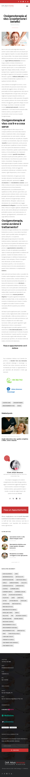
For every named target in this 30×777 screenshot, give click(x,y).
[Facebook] (18, 1)
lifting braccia (14, 600)
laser (13, 597)
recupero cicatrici (21, 615)
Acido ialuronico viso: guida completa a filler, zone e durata (15, 439)
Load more (14, 562)
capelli (5, 582)
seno (4, 633)
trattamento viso (8, 645)
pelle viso (5, 615)
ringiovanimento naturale (10, 627)
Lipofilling (23, 600)
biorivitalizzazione (8, 579)
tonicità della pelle (14, 633)
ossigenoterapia (17, 402)
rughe (19, 405)
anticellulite (19, 576)
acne (16, 573)
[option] (15, 429)
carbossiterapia (14, 582)
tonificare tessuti (8, 636)
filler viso (6, 597)
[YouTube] (28, 1)
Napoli (17, 612)
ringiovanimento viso (8, 405)
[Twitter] (25, 1)
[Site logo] (8, 6)
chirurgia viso (20, 585)
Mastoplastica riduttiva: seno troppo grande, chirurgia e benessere (18, 546)
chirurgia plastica (8, 585)
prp (12, 615)
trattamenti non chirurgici (10, 642)
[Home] (15, 763)
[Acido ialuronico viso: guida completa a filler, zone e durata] (15, 425)
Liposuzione (6, 603)
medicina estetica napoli (9, 609)
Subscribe (16, 750)
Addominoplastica (8, 576)
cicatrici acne (6, 402)
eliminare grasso (7, 591)
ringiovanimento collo (9, 624)
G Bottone (25, 768)
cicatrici (5, 588)
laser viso (20, 597)
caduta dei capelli (21, 579)
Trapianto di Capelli (8, 639)
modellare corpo (7, 612)
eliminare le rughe (20, 591)
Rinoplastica (20, 630)
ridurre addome (7, 618)
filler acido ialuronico (15, 594)
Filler (4, 594)
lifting (5, 600)
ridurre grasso (18, 618)
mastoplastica (16, 603)
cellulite (23, 582)
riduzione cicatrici (8, 621)
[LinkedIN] (23, 1)
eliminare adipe (14, 588)
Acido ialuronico (7, 573)
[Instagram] (21, 1)
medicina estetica (8, 606)
